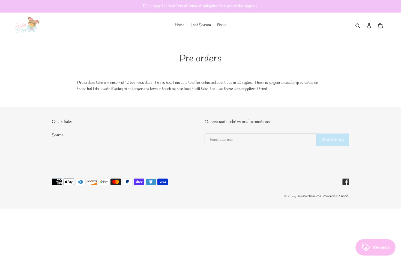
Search (58, 135)
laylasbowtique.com (309, 196)
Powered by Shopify (335, 196)
